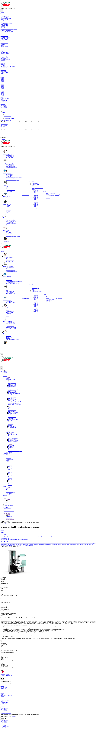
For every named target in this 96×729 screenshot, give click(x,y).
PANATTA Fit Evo (85, 544)
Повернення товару (5, 702)
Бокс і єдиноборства (12, 434)
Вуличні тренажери (12, 539)
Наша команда (4, 690)
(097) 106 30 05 (4, 105)
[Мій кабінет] (1, 355)
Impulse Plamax (51, 544)
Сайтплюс (14, 716)
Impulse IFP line (12, 543)
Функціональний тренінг (22, 539)
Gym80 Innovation (72, 544)
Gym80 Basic (17, 544)
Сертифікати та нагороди (6, 695)
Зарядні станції (52, 536)
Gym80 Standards (10, 544)
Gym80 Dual (66, 544)
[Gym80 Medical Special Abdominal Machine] (15, 576)
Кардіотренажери (4, 539)
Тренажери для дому (13, 381)
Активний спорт (12, 422)
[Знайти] (2, 11)
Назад (8, 377)
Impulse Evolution (46, 543)
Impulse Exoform (88, 543)
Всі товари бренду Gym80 (6, 675)
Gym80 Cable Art (31, 544)
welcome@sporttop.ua (6, 120)
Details (2, 608)
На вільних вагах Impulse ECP (72, 543)
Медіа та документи (5, 700)
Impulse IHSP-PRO (5, 543)
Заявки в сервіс (4, 703)
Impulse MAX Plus (25, 543)
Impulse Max (18, 543)
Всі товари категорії (5, 674)
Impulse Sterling (38, 543)
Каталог (7, 378)
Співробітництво (4, 691)
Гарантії (2, 701)
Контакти (3, 706)
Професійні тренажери (13, 388)
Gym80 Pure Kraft (24, 544)
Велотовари (11, 445)
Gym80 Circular (38, 544)
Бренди (2, 693)
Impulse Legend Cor (59, 544)
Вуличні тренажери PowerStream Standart (24, 545)
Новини (2, 694)
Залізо (9, 407)
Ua (6, 501)
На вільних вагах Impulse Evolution (57, 543)
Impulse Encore (82, 543)
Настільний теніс (12, 417)
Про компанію (4, 687)
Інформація (8, 456)
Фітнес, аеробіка (12, 397)
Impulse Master (45, 544)
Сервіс (7, 488)
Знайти (2, 719)
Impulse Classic (32, 543)
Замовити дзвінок (10, 519)
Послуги (2, 704)
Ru (6, 502)
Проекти (10, 466)
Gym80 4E (78, 544)
